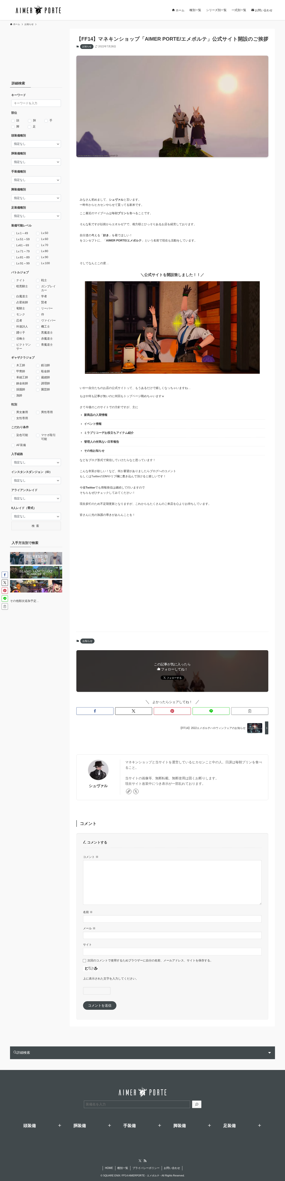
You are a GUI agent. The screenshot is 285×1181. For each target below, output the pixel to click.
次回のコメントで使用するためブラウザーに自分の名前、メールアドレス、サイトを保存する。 (150, 960)
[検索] (196, 1104)
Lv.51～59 (23, 239)
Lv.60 (44, 239)
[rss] (145, 1161)
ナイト (20, 280)
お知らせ (86, 46)
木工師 (20, 365)
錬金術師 (22, 383)
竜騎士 (20, 308)
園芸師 (45, 389)
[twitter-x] (136, 791)
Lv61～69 (22, 245)
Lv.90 (44, 257)
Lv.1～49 (22, 233)
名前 (88, 912)
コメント (90, 857)
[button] (94, 711)
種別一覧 (122, 1168)
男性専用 (47, 412)
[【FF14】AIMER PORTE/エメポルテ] (38, 10)
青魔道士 (47, 344)
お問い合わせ (172, 1168)
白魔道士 (22, 296)
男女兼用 (22, 412)
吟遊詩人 (22, 326)
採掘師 (20, 389)
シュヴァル (98, 786)
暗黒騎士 (22, 286)
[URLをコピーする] (249, 711)
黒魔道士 (47, 332)
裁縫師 (45, 377)
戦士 (44, 280)
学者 (44, 296)
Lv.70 (44, 245)
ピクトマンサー (23, 346)
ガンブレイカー (48, 288)
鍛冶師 (45, 365)
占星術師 (22, 302)
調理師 (45, 383)
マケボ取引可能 (48, 437)
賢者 (44, 302)
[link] (128, 791)
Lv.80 (44, 251)
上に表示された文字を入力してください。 (111, 978)
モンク (20, 314)
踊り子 (20, 332)
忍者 (19, 320)
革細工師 (22, 377)
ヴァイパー (48, 320)
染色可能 (22, 435)
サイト (87, 944)
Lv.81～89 (23, 257)
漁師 (19, 395)
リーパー (47, 308)
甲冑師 (20, 371)
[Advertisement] (176, 173)
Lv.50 (44, 233)
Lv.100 (45, 263)
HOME (109, 1168)
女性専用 (22, 418)
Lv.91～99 (23, 263)
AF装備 (21, 445)
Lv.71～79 (23, 251)
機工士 (45, 326)
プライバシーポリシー (146, 1168)
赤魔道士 (47, 338)
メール (89, 928)
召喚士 (20, 338)
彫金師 (45, 371)
